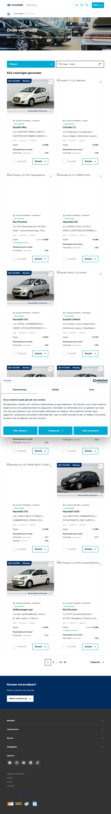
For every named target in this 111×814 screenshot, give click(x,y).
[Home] (22, 5)
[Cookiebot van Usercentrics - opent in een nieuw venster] (95, 381)
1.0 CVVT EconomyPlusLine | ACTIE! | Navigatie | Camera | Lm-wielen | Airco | (80, 618)
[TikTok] (37, 763)
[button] (97, 662)
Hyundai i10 (70, 222)
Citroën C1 (69, 127)
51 (60, 662)
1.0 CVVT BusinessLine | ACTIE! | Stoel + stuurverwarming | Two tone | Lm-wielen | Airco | (29, 231)
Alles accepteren (90, 430)
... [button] (57, 662)
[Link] (10, 763)
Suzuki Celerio (71, 319)
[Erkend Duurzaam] (26, 803)
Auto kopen (19, 14)
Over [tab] (91, 389)
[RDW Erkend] (10, 803)
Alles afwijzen (20, 430)
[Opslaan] (50, 82)
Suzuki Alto (20, 127)
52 (65, 662)
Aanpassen (54, 430)
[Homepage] (8, 14)
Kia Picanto (20, 222)
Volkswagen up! (23, 610)
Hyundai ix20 (71, 511)
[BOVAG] (18, 803)
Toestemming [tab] (19, 389)
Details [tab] (55, 389)
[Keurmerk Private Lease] (34, 803)
